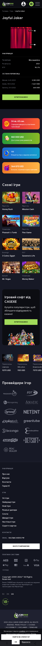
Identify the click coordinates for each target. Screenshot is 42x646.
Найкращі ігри (8, 502)
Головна (5, 11)
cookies (22, 631)
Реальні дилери (9, 510)
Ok (16, 642)
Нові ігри (6, 506)
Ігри (11, 11)
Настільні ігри (8, 522)
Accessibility (11, 627)
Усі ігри (5, 498)
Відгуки (5, 478)
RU (3, 594)
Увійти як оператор (21, 637)
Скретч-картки (9, 526)
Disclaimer (22, 627)
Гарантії (6, 486)
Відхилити (26, 642)
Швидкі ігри (7, 518)
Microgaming (34, 60)
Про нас (6, 474)
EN (8, 594)
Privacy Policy (20, 625)
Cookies (31, 625)
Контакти (6, 482)
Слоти (5, 514)
